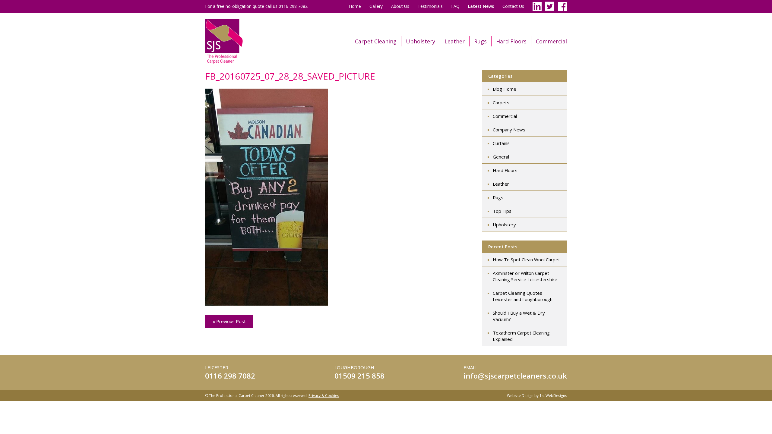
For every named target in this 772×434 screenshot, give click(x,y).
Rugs (480, 41)
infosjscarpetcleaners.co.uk (515, 376)
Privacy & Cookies (323, 395)
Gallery (376, 6)
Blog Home (504, 89)
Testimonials (430, 6)
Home (355, 6)
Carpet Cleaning (376, 41)
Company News (509, 130)
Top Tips (502, 211)
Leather (455, 41)
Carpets (501, 102)
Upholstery (420, 41)
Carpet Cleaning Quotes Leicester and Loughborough (522, 296)
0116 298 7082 (230, 376)
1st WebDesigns (553, 395)
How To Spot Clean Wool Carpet (526, 259)
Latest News (481, 6)
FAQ (455, 6)
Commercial (551, 41)
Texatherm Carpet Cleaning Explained (521, 336)
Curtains (501, 143)
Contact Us (513, 6)
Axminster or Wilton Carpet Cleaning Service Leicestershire (525, 276)
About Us (400, 6)
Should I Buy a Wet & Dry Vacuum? (519, 316)
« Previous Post (229, 321)
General (501, 157)
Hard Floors (511, 41)
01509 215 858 (359, 376)
